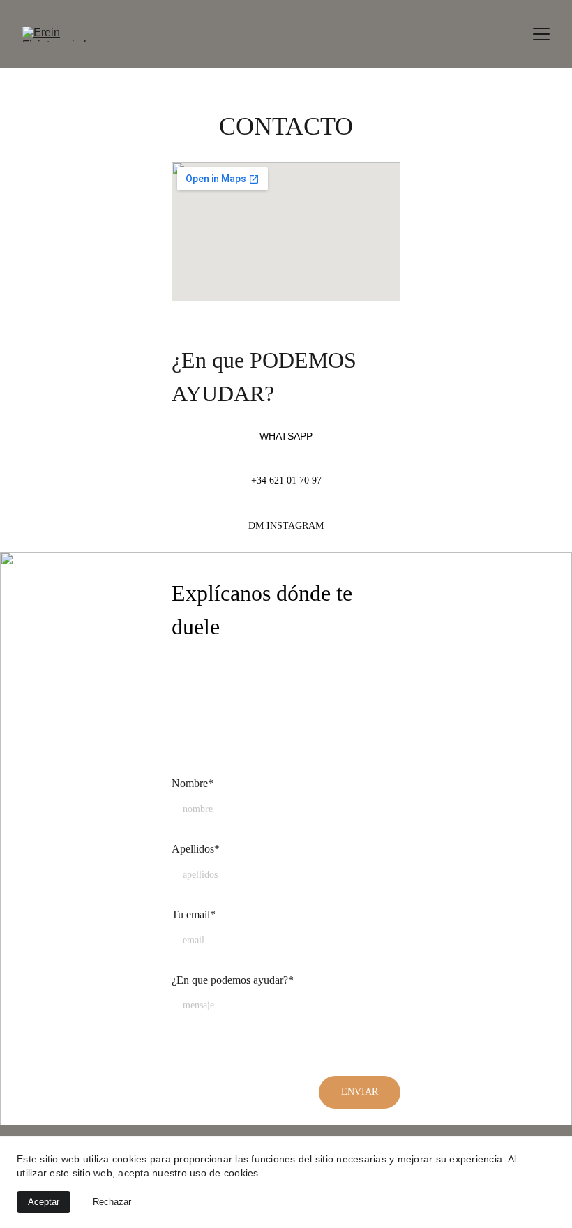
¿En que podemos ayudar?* (233, 980)
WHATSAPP (286, 436)
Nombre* (192, 783)
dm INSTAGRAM (286, 526)
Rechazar (112, 1202)
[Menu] (541, 34)
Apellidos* (196, 849)
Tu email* (194, 914)
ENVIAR (359, 1091)
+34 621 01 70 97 (286, 480)
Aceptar (43, 1202)
